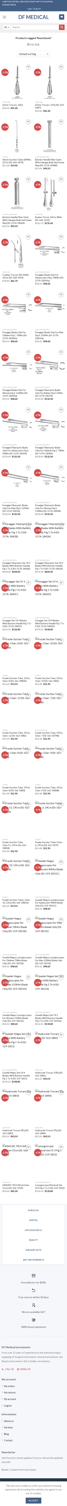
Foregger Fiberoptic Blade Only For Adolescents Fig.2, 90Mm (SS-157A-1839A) (15, 450)
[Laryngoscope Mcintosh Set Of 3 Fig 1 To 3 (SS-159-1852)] (50, 1162)
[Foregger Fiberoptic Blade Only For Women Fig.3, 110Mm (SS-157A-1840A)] (50, 482)
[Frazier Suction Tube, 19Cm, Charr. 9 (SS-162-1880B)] (50, 764)
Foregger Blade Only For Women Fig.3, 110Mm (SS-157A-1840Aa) (15, 393)
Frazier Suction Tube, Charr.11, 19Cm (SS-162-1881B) (14, 845)
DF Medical (33, 17)
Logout (8, 1405)
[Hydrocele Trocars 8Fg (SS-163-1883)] (17, 1107)
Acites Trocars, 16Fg (12, 105)
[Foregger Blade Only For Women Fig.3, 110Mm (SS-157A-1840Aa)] (17, 366)
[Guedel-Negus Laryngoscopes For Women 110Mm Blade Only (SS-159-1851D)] (17, 992)
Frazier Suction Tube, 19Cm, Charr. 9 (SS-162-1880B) (49, 789)
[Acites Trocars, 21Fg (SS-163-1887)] (50, 81)
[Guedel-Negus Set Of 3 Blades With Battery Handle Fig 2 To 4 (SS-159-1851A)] (50, 992)
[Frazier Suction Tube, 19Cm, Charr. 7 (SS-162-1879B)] (50, 709)
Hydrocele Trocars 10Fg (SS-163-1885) (49, 1074)
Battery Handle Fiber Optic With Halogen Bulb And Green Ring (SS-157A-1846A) (17, 220)
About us (9, 1421)
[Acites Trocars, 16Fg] (17, 81)
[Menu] (4, 17)
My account (10, 1399)
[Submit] (62, 27)
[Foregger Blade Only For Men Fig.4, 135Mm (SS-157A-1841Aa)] (50, 309)
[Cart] (61, 17)
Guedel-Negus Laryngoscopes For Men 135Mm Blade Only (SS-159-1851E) (49, 960)
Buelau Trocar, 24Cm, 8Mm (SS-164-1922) (48, 218)
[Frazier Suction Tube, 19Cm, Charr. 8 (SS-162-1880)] (17, 764)
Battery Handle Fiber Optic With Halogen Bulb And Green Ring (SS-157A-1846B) (49, 162)
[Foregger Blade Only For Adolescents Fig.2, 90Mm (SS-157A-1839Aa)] (50, 251)
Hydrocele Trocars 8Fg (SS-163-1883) (15, 1132)
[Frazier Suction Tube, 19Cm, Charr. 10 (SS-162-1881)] (50, 655)
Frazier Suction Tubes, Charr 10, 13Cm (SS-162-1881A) (16, 901)
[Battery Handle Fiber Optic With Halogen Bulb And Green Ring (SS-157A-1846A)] (17, 194)
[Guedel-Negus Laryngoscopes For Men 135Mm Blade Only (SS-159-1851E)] (50, 934)
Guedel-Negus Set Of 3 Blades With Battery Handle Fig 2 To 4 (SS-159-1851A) (48, 1018)
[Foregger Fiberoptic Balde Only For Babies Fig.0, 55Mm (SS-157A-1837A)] (50, 366)
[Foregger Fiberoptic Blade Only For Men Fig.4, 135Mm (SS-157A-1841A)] (17, 482)
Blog (6, 1434)
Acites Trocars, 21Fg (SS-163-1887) (50, 106)
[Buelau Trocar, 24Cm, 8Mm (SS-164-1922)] (50, 194)
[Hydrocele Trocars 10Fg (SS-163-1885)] (50, 1049)
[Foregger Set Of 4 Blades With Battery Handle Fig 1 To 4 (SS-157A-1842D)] (50, 597)
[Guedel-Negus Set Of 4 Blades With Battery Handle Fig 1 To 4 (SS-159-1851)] (17, 1049)
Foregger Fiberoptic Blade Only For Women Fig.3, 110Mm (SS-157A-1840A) (48, 508)
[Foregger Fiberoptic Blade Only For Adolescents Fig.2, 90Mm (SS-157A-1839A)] (17, 424)
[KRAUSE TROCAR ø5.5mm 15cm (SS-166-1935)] (17, 1162)
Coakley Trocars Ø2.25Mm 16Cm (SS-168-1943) (15, 276)
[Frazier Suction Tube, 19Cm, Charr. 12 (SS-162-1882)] (17, 709)
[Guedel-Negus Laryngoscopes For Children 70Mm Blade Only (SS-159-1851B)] (17, 934)
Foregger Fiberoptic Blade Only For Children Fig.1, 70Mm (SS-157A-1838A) (49, 450)
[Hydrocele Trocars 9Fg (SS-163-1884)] (50, 1107)
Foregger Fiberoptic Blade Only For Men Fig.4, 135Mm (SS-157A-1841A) (15, 508)
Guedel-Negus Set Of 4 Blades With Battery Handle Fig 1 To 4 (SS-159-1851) (16, 1075)
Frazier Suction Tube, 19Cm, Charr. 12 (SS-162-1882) (16, 734)
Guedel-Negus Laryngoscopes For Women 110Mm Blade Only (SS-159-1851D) (17, 1018)
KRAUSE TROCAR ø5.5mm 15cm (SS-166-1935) (15, 1186)
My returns (10, 1392)
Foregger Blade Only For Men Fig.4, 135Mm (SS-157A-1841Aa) (49, 335)
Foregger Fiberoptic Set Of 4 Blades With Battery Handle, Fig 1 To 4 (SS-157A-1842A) (49, 566)
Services (8, 1427)
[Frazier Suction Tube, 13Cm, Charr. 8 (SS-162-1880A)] (17, 655)
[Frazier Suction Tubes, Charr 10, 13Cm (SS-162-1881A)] (17, 876)
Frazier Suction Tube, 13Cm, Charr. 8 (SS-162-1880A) (16, 679)
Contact (8, 1440)
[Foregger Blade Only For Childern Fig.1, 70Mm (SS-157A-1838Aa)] (17, 309)
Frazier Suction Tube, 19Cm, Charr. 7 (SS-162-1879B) (49, 734)
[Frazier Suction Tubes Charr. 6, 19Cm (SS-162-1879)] (50, 819)
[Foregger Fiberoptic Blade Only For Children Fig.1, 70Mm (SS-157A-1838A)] (50, 424)
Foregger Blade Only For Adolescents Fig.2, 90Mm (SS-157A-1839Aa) (49, 278)
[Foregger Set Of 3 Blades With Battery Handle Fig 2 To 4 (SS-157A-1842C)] (17, 597)
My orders (9, 1386)
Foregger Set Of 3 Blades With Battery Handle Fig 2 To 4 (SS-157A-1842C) (16, 623)
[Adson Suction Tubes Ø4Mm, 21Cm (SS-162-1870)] (17, 136)
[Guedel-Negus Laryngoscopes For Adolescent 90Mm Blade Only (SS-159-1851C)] (50, 876)
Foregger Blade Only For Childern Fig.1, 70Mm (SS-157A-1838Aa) (14, 335)
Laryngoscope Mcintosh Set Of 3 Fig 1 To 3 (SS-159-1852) (50, 1186)
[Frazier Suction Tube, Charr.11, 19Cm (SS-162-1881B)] (17, 819)
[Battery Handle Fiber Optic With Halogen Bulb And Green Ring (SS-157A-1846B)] (50, 136)
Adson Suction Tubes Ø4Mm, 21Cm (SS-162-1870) (16, 161)
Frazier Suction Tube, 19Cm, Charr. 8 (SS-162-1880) (16, 789)
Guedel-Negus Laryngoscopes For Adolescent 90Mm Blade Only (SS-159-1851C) (49, 903)
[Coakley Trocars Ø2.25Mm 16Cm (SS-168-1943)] (17, 251)
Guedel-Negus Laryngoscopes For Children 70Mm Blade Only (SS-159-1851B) (17, 960)
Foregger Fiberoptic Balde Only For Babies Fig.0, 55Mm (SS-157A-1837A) (49, 393)
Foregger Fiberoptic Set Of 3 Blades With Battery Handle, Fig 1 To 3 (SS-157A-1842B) (16, 566)
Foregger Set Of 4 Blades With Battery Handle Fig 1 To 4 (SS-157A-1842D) (49, 623)
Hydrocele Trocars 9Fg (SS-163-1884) (48, 1132)
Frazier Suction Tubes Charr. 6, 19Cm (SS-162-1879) (49, 844)
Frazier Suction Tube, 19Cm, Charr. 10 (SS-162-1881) (49, 679)
